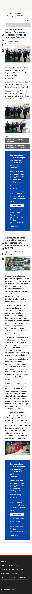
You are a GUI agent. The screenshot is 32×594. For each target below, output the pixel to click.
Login (28, 20)
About (4, 562)
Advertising (17, 570)
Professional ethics (11, 566)
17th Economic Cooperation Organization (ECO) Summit (15, 146)
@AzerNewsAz (15, 218)
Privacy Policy (8, 578)
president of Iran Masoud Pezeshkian (14, 140)
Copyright (21, 578)
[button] (3, 30)
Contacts (5, 570)
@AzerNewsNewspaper (19, 223)
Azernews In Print (10, 574)
